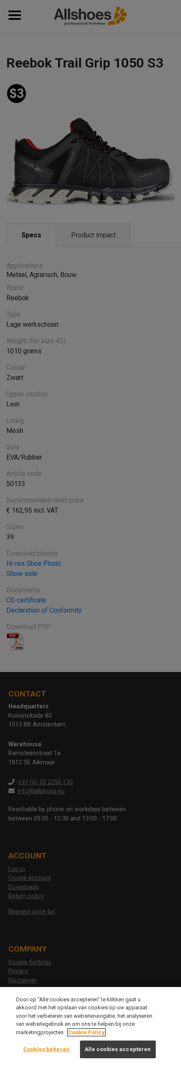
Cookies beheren (46, 1049)
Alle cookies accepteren (118, 1049)
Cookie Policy (86, 1032)
